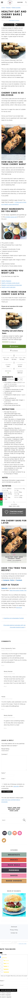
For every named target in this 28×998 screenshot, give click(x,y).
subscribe (16, 786)
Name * (2, 980)
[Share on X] (1, 496)
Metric (4, 379)
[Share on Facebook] (1, 494)
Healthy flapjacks (6, 281)
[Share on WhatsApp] (1, 504)
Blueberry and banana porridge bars (11, 285)
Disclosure (14, 926)
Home (3, 7)
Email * (2, 985)
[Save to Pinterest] (1, 499)
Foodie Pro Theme (22, 943)
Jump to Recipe (9, 24)
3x (21, 379)
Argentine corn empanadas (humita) (14, 618)
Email (3, 778)
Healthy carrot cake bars (8, 287)
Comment (4, 754)
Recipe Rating (5, 748)
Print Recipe (20, 24)
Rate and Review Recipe (8, 990)
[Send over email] (1, 501)
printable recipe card (11, 217)
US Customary (10, 379)
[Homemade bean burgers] (14, 905)
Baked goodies (16, 7)
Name (3, 773)
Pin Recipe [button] (15, 350)
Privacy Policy (14, 929)
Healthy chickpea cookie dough (10, 283)
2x (18, 379)
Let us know (13, 513)
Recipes (8, 7)
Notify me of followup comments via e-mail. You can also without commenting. (12, 786)
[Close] (1, 952)
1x (16, 379)
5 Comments (17, 20)
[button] (2, 342)
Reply (2, 665)
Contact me (14, 933)
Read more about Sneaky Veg (18, 590)
